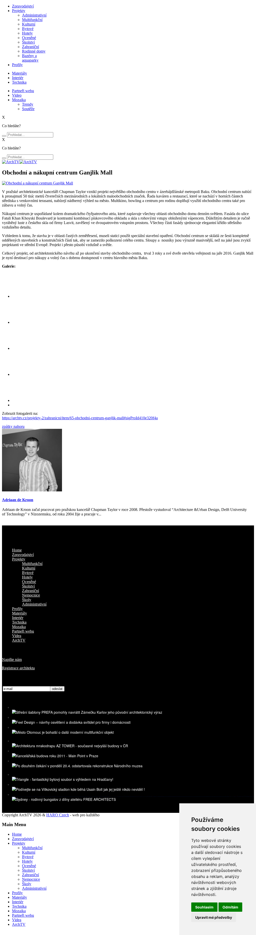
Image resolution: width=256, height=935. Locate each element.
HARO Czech (57, 815)
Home (17, 550)
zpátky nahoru (13, 426)
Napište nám (12, 659)
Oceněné (29, 38)
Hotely (27, 33)
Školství (28, 42)
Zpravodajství (23, 6)
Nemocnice (31, 595)
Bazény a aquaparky (30, 58)
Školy (26, 600)
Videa (16, 636)
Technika (19, 82)
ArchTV (19, 640)
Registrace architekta (18, 668)
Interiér (17, 78)
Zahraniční (30, 47)
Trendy (27, 104)
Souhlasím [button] (204, 907)
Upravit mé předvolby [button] (213, 917)
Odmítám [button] (230, 907)
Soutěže (28, 109)
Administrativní (34, 15)
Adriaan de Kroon (17, 500)
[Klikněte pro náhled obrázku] (37, 183)
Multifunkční (32, 20)
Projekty (18, 11)
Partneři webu (23, 91)
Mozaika (19, 100)
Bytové (28, 29)
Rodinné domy (34, 51)
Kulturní (28, 24)
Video (17, 95)
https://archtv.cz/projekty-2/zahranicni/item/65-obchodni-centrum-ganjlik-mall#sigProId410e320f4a (80, 418)
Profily (17, 65)
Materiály (19, 73)
